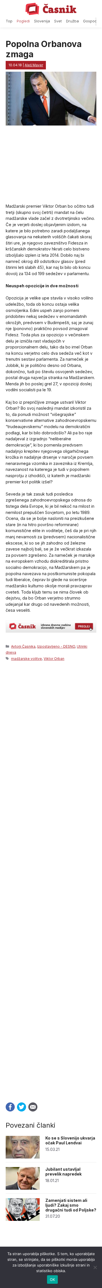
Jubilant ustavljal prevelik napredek (63, 1171)
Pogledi (23, 21)
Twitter (21, 1106)
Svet (58, 21)
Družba (72, 21)
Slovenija (42, 21)
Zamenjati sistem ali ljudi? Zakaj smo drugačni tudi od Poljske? (70, 1205)
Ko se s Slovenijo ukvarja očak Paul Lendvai (70, 1140)
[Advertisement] (51, 880)
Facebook (10, 1106)
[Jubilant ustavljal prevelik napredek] (23, 1188)
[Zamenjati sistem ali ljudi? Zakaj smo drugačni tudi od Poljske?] (23, 1219)
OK (52, 1279)
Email (32, 1106)
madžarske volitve (26, 658)
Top (9, 21)
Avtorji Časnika (23, 646)
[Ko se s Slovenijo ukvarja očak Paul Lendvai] (23, 1157)
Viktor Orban (54, 658)
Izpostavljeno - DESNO (56, 646)
